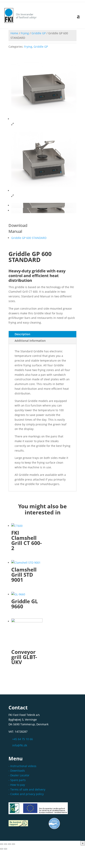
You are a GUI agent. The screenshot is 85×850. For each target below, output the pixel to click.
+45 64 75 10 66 (22, 739)
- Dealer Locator (18, 775)
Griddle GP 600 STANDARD (28, 238)
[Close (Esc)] (13, 844)
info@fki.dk (19, 745)
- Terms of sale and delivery (26, 789)
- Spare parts (17, 780)
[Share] (9, 844)
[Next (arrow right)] (5, 848)
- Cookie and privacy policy (26, 794)
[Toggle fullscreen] (5, 844)
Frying (25, 33)
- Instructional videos (22, 766)
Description (22, 334)
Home (14, 33)
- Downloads (16, 770)
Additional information (30, 340)
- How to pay (16, 785)
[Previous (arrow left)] (1, 848)
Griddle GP (38, 33)
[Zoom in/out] (1, 844)
